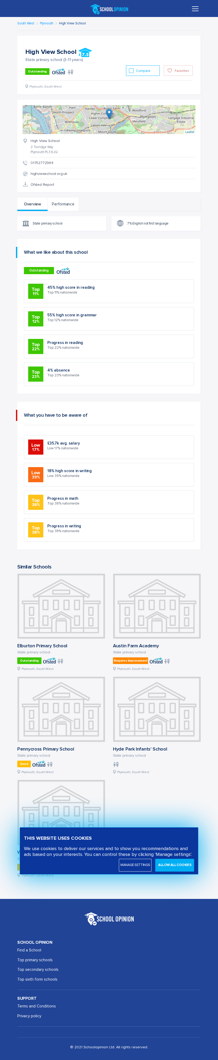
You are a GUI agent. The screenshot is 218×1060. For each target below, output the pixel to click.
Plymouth (46, 23)
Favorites (182, 71)
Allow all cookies (174, 865)
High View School (72, 23)
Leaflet (189, 132)
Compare (143, 71)
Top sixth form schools (37, 979)
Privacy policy (29, 1016)
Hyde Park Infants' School (140, 749)
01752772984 (42, 163)
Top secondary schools (37, 970)
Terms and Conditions (36, 1006)
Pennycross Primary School (45, 749)
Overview (32, 204)
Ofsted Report (42, 185)
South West (25, 23)
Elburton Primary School (42, 646)
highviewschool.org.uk (49, 174)
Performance (63, 204)
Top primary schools (35, 960)
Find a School (29, 950)
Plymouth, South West (38, 669)
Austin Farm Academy (136, 646)
